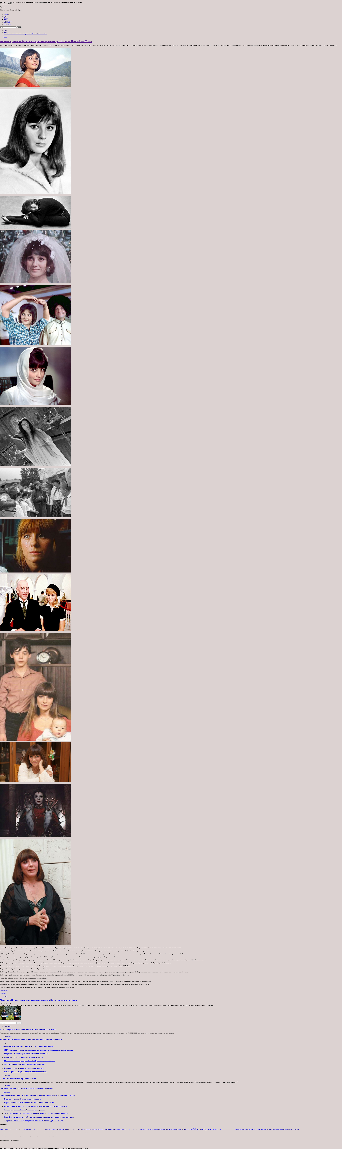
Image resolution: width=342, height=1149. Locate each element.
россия (268, 1129)
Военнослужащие (116, 1129)
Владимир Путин (62, 1129)
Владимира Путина (72, 1129)
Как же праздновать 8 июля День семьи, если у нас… (24, 1110)
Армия (8, 1129)
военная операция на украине (228, 1129)
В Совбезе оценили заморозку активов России (18, 1079)
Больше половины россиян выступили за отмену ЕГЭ (24, 1064)
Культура (6, 14)
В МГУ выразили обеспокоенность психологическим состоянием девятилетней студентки (38, 1050)
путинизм (263, 1129)
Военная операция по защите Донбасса (92, 1129)
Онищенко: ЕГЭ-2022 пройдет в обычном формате (23, 1057)
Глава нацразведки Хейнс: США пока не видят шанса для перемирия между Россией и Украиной (37, 1095)
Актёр (5, 1129)
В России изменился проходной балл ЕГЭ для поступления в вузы (29, 1061)
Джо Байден (126, 1129)
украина (290, 1129)
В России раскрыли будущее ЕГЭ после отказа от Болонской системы (27, 1046)
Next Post (3, 993)
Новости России (176, 1129)
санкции (274, 1129)
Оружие (207, 1129)
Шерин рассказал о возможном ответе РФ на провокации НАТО (29, 1103)
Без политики (13, 1129)
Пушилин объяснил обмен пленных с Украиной (22, 1099)
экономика (296, 1129)
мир (248, 1129)
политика (255, 1129)
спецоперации (280, 1129)
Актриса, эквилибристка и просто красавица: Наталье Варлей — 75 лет (46, 41)
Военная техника (108, 1129)
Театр (5, 19)
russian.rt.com (4, 990)
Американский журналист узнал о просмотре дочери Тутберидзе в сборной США (35, 1106)
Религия (215, 1129)
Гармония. (3, 7)
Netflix (1, 1129)
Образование (7, 21)
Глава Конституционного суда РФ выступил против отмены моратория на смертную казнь (39, 1117)
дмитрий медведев (239, 1129)
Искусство (143, 1129)
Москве (162, 1129)
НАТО (170, 1129)
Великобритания (41, 1129)
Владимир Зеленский (50, 1129)
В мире (78, 1129)
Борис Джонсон (19, 1129)
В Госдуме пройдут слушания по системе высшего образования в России (28, 1029)
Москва (158, 1129)
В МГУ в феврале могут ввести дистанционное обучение (25, 1072)
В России (27, 1129)
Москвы (166, 1129)
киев (244, 1129)
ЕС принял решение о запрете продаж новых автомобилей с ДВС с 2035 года (33, 1121)
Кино (5, 16)
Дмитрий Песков (132, 1129)
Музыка (6, 18)
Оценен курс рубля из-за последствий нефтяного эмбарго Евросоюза (26, 1088)
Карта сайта (7, 24)
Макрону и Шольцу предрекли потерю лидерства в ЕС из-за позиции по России (38, 1000)
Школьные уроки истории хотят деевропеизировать (24, 1068)
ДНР (122, 1129)
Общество (7, 22)
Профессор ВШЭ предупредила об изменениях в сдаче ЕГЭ (26, 1054)
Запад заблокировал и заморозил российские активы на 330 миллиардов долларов (36, 1113)
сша (286, 1129)
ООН (181, 1129)
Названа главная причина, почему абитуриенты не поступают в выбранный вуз (31, 1039)
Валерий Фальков (33, 1129)
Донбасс (138, 1129)
